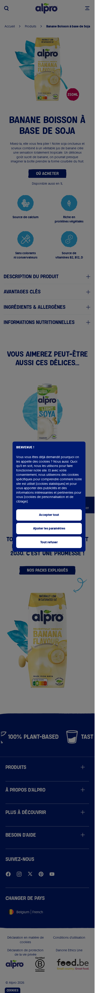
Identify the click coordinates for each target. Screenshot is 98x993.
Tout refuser (49, 542)
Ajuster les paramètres (49, 528)
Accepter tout (49, 515)
